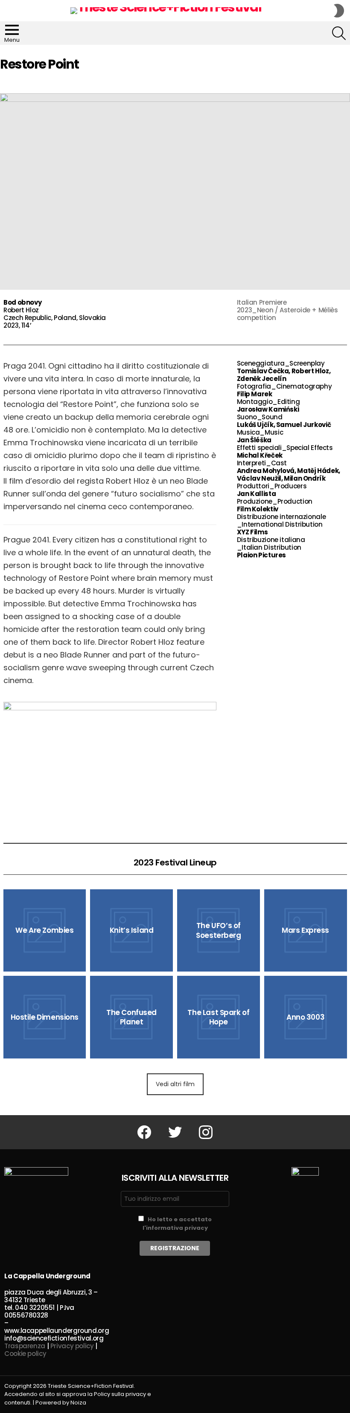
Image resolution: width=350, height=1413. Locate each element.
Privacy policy (72, 1345)
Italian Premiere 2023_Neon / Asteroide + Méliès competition (287, 310)
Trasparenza (24, 1345)
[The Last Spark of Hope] (218, 1017)
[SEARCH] (339, 33)
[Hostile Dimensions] (44, 1017)
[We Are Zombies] (44, 930)
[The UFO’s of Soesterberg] (218, 930)
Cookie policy (25, 1353)
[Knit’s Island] (131, 930)
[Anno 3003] (305, 1017)
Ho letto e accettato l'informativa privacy (177, 1223)
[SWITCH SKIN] (339, 10)
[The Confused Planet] (131, 1017)
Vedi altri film (175, 1084)
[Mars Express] (305, 930)
